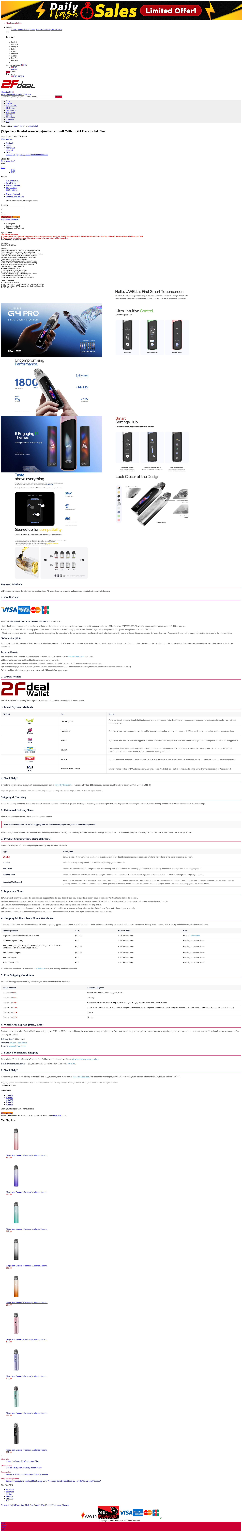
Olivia (3, 1527)
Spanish (52, 29)
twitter (8, 145)
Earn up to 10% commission (17, 1474)
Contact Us (18, 1461)
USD (25, 65)
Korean (32, 29)
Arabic (46, 29)
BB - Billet (10, 112)
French (21, 29)
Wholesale (44, 1474)
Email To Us (11, 183)
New (8, 101)
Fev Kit (9, 115)
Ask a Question (12, 181)
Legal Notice (34, 1474)
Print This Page (12, 190)
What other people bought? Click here (16, 94)
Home (15, 126)
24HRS (9, 103)
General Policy (12, 1468)
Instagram (10, 1492)
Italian (26, 29)
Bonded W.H (11, 106)
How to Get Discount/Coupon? (88, 1481)
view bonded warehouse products (85, 1059)
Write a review (7, 139)
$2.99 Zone (10, 117)
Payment (9, 1481)
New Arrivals (6, 1505)
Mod (22, 126)
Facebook (10, 1489)
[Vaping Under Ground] (108, 1518)
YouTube (9, 1498)
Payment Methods (13, 185)
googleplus (10, 148)
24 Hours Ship (18, 1505)
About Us (10, 1461)
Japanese (39, 29)
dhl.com (13, 1043)
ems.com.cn (22, 1043)
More (8, 152)
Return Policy (36, 1468)
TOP (3, 1530)
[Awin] (89, 1518)
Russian (59, 29)
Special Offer (11, 110)
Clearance (10, 119)
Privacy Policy (24, 1468)
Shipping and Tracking (15, 196)
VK (7, 1501)
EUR (15, 69)
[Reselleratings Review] (160, 1518)
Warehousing (29, 1461)
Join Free (18, 23)
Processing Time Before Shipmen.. (61, 1481)
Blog (8, 122)
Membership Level (39, 1481)
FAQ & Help (11, 187)
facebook (9, 143)
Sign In (9, 23)
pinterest (9, 150)
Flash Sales (10, 108)
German (14, 29)
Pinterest (9, 1496)
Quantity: (4, 205)
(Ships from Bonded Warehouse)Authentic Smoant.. (27, 1155)
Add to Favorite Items (9, 219)
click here (57, 1115)
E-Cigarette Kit (32, 126)
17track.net (195, 936)
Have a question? (8, 161)
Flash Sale (29, 1505)
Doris (3, 1523)
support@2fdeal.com (75, 656)
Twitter (9, 1494)
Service (4, 1525)
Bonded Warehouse (53, 1505)
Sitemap (65, 1505)
